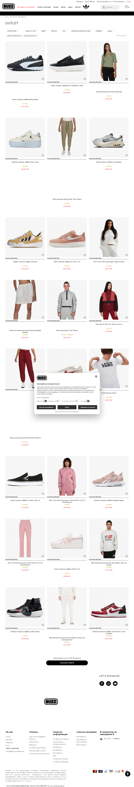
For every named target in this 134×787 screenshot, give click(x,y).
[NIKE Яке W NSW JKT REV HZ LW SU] (109, 300)
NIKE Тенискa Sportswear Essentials (109, 92)
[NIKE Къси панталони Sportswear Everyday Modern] (25, 300)
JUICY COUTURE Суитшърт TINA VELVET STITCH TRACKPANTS (67, 501)
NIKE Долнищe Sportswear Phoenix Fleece (25, 438)
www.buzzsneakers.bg (20, 786)
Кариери (9, 740)
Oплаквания (57, 750)
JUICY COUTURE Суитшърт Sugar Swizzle (109, 262)
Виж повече (92, 18)
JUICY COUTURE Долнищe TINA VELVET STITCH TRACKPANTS (25, 564)
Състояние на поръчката (39, 754)
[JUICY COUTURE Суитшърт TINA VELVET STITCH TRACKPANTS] (67, 476)
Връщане (32, 745)
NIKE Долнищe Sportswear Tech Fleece (67, 199)
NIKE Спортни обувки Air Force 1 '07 (67, 262)
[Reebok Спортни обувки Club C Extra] (25, 137)
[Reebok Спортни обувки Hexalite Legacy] (109, 476)
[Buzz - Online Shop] (8, 6)
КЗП (54, 756)
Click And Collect (44, 18)
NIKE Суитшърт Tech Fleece (67, 330)
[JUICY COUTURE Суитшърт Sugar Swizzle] (109, 237)
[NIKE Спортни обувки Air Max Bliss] (109, 137)
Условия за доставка (37, 748)
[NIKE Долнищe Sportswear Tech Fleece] (67, 137)
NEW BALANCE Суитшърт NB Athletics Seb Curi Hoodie (109, 564)
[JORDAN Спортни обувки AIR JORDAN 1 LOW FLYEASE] (109, 607)
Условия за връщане (60, 762)
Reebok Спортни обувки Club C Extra (25, 162)
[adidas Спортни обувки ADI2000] (25, 237)
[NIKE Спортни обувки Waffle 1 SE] (67, 368)
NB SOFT (43, 786)
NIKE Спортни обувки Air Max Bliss (109, 162)
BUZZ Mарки (81, 745)
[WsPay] (117, 771)
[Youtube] (115, 683)
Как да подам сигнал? (37, 751)
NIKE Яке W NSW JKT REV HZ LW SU (109, 324)
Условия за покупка (60, 759)
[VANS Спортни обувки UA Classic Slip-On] (25, 476)
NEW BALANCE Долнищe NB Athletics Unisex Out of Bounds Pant (67, 639)
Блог (8, 745)
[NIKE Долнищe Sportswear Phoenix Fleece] (25, 368)
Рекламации (57, 753)
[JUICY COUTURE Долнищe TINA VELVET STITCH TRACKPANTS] (25, 538)
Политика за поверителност (59, 743)
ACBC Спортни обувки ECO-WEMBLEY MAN (67, 85)
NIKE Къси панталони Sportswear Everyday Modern (25, 331)
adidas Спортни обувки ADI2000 (25, 262)
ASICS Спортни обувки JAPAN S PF (67, 569)
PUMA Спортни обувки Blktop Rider (25, 99)
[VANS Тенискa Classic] (109, 368)
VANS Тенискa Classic (109, 393)
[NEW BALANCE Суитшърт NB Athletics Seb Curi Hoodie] (109, 538)
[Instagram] (108, 683)
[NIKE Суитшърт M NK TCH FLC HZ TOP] (61, 324)
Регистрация (118, 2)
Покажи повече (67, 663)
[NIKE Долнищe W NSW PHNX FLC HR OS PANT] (19, 393)
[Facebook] (101, 683)
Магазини (9, 742)
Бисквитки (57, 747)
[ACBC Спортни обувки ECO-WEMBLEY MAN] (67, 61)
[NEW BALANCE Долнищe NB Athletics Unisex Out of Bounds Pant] (67, 607)
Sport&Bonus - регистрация (81, 741)
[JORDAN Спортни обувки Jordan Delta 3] (25, 607)
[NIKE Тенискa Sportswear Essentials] (109, 61)
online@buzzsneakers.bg (15, 751)
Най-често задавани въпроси (37, 738)
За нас (8, 737)
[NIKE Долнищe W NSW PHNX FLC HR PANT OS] (19, 432)
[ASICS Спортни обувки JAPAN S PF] (67, 538)
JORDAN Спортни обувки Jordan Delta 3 (25, 631)
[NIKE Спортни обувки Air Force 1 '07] (67, 237)
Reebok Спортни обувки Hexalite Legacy (109, 500)
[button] (109, 7)
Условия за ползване (61, 739)
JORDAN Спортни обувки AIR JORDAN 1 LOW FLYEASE (108, 632)
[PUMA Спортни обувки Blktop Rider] (25, 61)
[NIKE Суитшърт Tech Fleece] (67, 300)
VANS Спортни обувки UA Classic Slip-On (25, 500)
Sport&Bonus (81, 737)
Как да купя (33, 742)
